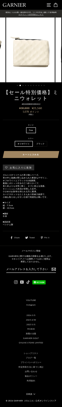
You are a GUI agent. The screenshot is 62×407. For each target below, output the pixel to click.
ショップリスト (31, 353)
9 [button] (39, 86)
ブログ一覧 (31, 357)
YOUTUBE (31, 300)
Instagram (31, 305)
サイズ (31, 125)
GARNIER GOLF (31, 338)
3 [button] (23, 86)
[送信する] (54, 269)
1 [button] (18, 86)
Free (31, 130)
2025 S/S (31, 324)
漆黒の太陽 (31, 333)
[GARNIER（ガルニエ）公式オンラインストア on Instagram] (16, 282)
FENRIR (31, 329)
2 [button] (20, 85)
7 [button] (34, 86)
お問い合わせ (31, 371)
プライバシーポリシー (31, 362)
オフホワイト (24, 143)
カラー (31, 138)
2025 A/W (31, 320)
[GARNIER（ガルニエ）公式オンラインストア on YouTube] (22, 282)
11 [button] (44, 86)
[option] (31, 13)
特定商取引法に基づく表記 (31, 367)
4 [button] (26, 86)
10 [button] (42, 86)
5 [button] (28, 86)
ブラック (40, 143)
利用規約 (31, 380)
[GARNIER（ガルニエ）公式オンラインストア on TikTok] (28, 282)
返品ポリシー (31, 376)
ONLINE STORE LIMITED (31, 342)
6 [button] (31, 86)
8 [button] (36, 86)
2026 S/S (31, 315)
